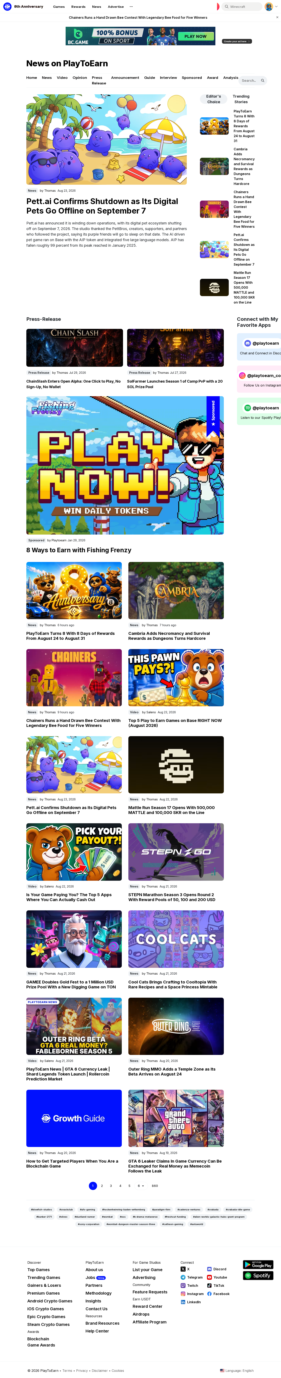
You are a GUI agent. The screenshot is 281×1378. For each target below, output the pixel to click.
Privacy (82, 1371)
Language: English (239, 1371)
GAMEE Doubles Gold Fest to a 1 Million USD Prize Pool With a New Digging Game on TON (71, 984)
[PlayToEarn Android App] (258, 1264)
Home (31, 77)
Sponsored (192, 77)
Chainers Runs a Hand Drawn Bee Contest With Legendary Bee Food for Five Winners (73, 723)
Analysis (230, 77)
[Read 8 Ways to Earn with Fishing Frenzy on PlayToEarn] (125, 465)
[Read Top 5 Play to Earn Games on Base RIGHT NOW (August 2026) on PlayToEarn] (176, 677)
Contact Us (97, 1308)
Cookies (118, 1371)
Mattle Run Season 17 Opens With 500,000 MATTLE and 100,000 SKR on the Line (171, 810)
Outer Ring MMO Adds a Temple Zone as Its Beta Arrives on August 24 (172, 1072)
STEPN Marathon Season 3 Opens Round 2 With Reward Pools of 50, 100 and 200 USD (171, 897)
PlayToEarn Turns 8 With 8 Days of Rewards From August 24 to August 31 (70, 636)
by (48, 190)
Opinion (80, 77)
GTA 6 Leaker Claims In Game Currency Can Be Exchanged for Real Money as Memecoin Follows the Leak (175, 1166)
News (47, 77)
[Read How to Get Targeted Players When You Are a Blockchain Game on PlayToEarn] (74, 1118)
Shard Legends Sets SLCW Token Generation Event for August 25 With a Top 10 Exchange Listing (99, 210)
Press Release (99, 80)
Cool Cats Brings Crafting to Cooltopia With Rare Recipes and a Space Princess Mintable (172, 984)
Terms (67, 1371)
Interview (168, 77)
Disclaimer (100, 1371)
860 (155, 1186)
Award (212, 77)
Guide (149, 77)
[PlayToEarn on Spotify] (258, 1275)
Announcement (125, 77)
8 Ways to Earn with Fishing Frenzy (78, 550)
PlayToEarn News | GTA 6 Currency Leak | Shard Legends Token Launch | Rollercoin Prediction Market (68, 1074)
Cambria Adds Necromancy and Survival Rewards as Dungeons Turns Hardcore (169, 636)
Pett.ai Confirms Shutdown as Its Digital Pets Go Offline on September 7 (138, 17)
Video (62, 77)
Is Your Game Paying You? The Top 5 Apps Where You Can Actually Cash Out (69, 897)
